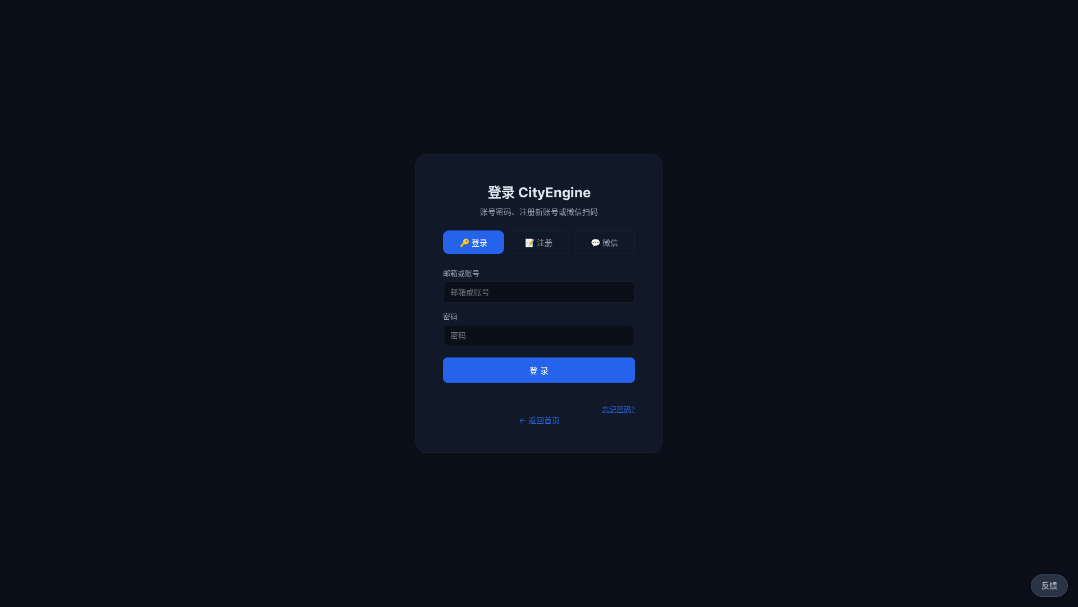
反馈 (1049, 585)
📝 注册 (538, 242)
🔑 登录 (473, 242)
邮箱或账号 (461, 273)
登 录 (539, 370)
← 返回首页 (539, 420)
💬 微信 (604, 242)
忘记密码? (618, 409)
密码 (450, 316)
